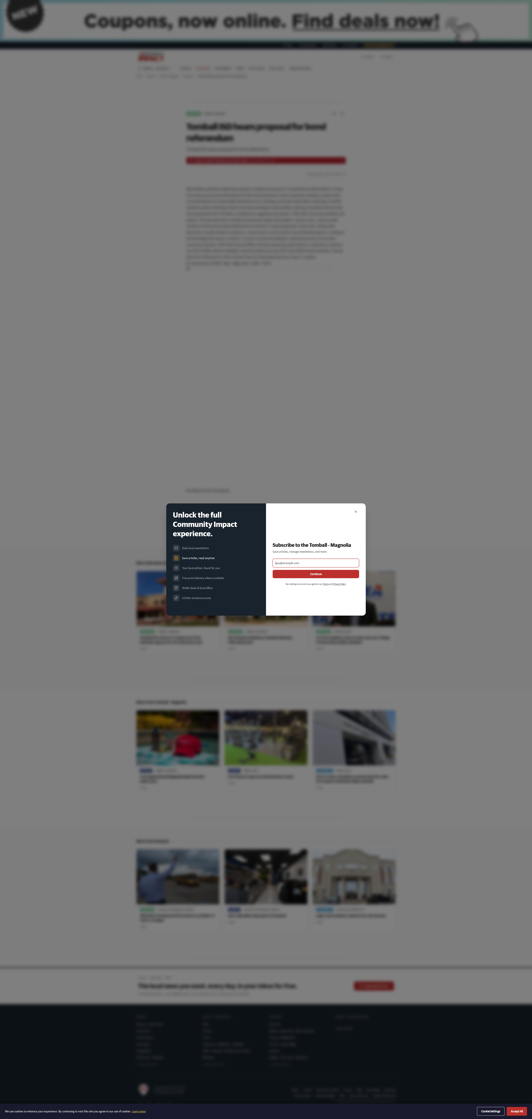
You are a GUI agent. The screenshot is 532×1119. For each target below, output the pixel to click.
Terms (326, 584)
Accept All (517, 1111)
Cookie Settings (490, 1111)
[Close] (355, 511)
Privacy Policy (339, 584)
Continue (316, 574)
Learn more (139, 1111)
